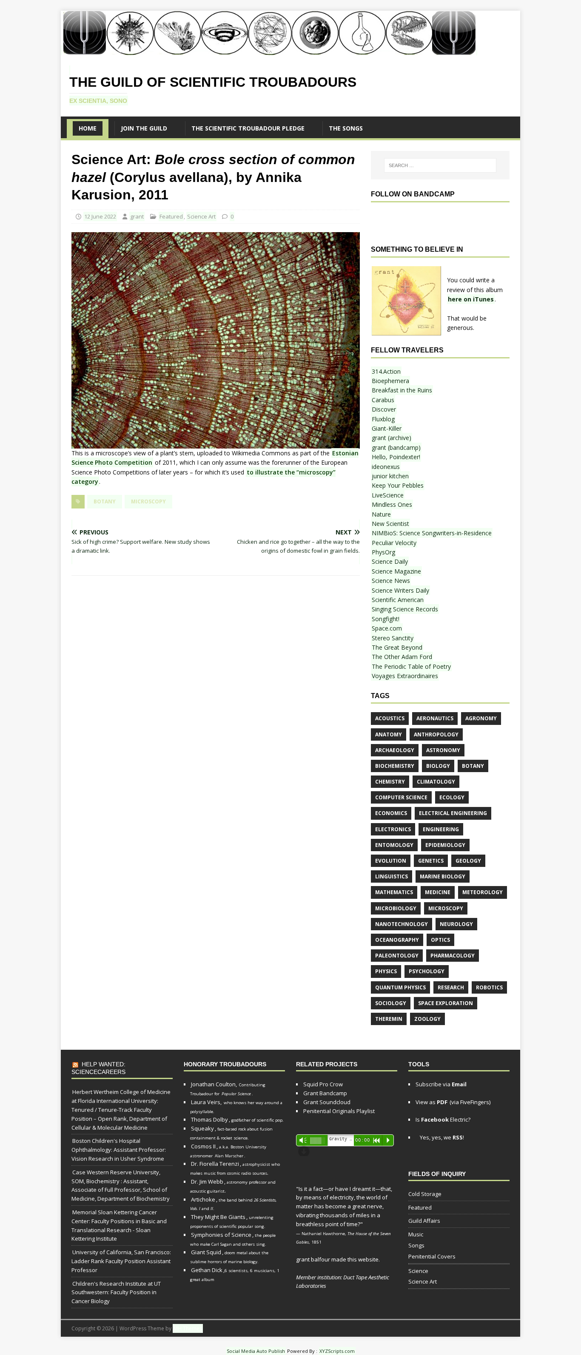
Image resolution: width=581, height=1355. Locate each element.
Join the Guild (144, 128)
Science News (391, 581)
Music (415, 1234)
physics (386, 971)
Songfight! (385, 619)
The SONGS (346, 128)
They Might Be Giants (218, 1217)
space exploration (445, 1003)
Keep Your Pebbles (398, 485)
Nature (381, 514)
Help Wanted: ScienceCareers (98, 1068)
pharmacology (452, 955)
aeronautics (434, 718)
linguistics (391, 876)
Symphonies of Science (221, 1235)
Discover (384, 409)
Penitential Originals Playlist (339, 1111)
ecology (451, 797)
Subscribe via (441, 1084)
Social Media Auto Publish (256, 1351)
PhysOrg (383, 552)
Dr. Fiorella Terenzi (215, 1164)
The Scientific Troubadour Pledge (248, 128)
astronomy (443, 750)
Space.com (387, 628)
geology (468, 860)
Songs (416, 1245)
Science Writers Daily (400, 590)
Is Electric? (443, 1119)
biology (438, 766)
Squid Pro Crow (323, 1084)
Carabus (383, 400)
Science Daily (390, 561)
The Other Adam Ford (402, 657)
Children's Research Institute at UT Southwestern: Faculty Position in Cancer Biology (116, 1292)
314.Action (386, 371)
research (451, 987)
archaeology (394, 750)
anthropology (436, 734)
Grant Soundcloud (326, 1102)
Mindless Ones (392, 504)
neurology (456, 924)
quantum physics (400, 987)
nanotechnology (401, 924)
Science (418, 1271)
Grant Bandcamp (325, 1093)
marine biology (442, 876)
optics (440, 939)
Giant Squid (206, 1252)
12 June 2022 (100, 216)
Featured (171, 216)
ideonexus (386, 467)
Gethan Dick (206, 1270)
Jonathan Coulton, (214, 1084)
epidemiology (445, 845)
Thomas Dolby (209, 1119)
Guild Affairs (424, 1220)
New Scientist (390, 524)
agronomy (481, 718)
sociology (390, 1003)
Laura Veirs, (206, 1102)
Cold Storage (424, 1194)
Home (88, 128)
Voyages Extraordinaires (405, 676)
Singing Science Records (405, 609)
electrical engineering (453, 813)
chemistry (390, 781)
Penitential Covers (432, 1256)
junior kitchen (390, 476)
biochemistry (394, 766)
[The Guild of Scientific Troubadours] (269, 50)
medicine (437, 892)
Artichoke (203, 1199)
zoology (427, 1019)
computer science (401, 797)
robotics (489, 987)
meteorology (482, 892)
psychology (426, 971)
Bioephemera (390, 381)
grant (137, 216)
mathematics (394, 892)
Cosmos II (203, 1146)
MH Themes (188, 1328)
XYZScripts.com (337, 1351)
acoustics (389, 718)
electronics (393, 829)
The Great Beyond (397, 647)
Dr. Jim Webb (207, 1181)
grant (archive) (391, 438)
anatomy (388, 734)
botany (105, 501)
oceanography (397, 939)
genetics (431, 860)
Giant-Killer (387, 428)
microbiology (395, 908)
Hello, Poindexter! (396, 457)
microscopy (148, 501)
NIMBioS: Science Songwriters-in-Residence (432, 533)
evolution (390, 860)
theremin (388, 1019)
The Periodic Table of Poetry (411, 666)
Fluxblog (383, 419)
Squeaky (202, 1128)
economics (391, 813)
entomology (394, 845)
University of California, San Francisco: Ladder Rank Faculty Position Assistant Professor (121, 1261)
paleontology (397, 955)
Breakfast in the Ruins (402, 390)
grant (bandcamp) (396, 447)
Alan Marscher (229, 1156)
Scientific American (398, 600)
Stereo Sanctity (392, 638)
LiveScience (388, 495)
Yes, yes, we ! (441, 1137)
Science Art (201, 216)
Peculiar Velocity (394, 543)
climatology (436, 781)
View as (431, 1102)
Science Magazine (396, 571)
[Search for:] (440, 165)
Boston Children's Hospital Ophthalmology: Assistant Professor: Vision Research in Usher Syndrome (118, 1149)
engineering (441, 829)
